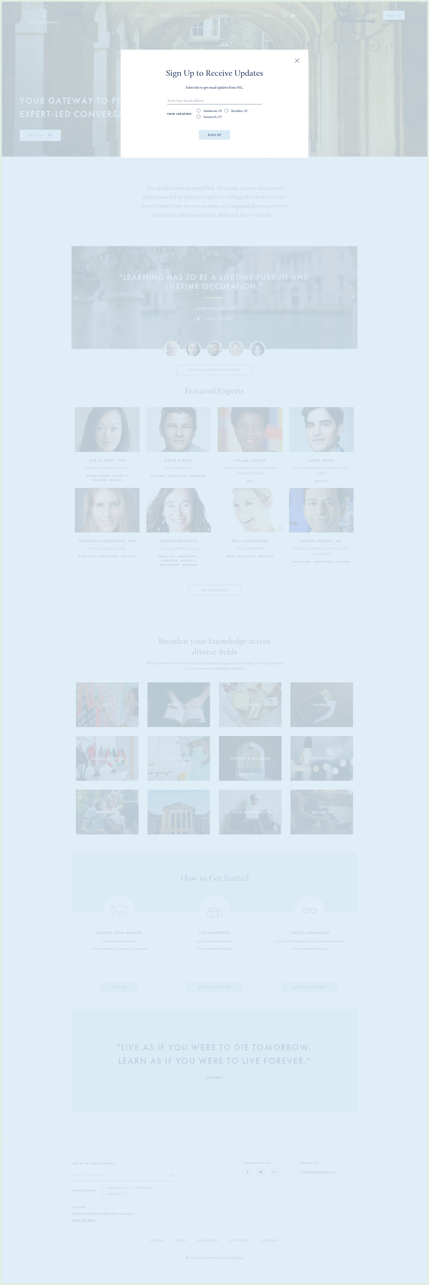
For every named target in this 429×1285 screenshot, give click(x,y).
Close (297, 61)
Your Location (179, 113)
